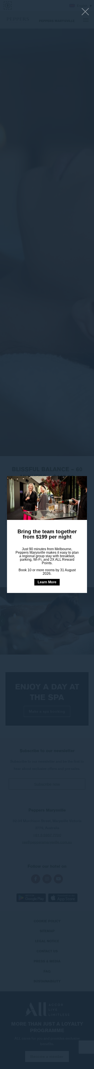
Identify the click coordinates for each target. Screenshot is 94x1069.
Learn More (47, 582)
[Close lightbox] (85, 12)
